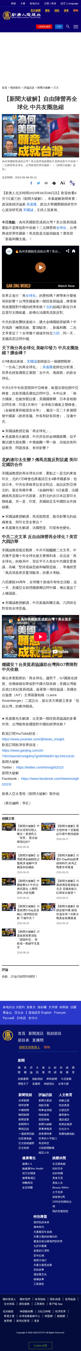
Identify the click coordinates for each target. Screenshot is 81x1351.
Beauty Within (60, 1187)
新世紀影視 (23, 1320)
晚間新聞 (23, 1114)
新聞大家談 (45, 1100)
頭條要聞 (23, 1078)
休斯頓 (63, 1007)
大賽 (22, 3)
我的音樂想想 (60, 1211)
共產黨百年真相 (43, 1231)
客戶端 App (56, 1303)
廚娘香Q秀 (58, 1196)
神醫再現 (27, 1182)
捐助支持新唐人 (29, 1047)
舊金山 (7, 1012)
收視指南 (40, 1299)
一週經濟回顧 (26, 1133)
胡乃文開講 (28, 1173)
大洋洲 (52, 1007)
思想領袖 (44, 1119)
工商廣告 (39, 1283)
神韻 (13, 3)
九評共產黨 (40, 1245)
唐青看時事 (45, 1133)
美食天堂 (57, 1177)
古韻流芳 (64, 1110)
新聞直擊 (23, 1119)
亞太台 (19, 1012)
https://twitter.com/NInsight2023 (39, 767)
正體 (46, 3)
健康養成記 (28, 1177)
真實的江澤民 (41, 1250)
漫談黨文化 (40, 1274)
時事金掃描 (45, 1110)
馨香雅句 (64, 1114)
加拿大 (31, 1007)
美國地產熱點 (67, 1133)
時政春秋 (44, 1114)
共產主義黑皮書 (43, 1264)
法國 (73, 1007)
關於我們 (25, 1299)
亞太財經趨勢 (26, 1143)
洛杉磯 (42, 1007)
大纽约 (20, 1007)
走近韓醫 (27, 1187)
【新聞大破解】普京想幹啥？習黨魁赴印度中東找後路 (67, 829)
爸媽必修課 (65, 1124)
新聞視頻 (25, 1095)
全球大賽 (63, 1083)
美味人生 (57, 1182)
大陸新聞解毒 (46, 1147)
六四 (56, 333)
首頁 (4, 87)
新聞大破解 (43, 87)
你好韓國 (57, 1173)
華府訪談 (23, 1128)
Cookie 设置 (40, 1345)
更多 (36, 1320)
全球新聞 (23, 1100)
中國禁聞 (23, 1110)
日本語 (21, 1018)
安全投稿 (9, 1303)
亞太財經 (23, 1147)
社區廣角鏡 (25, 1138)
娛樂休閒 (59, 1158)
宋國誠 (28, 210)
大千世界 (57, 1192)
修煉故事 (39, 1279)
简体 (53, 3)
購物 (47, 1047)
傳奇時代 (39, 1226)
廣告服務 (24, 1303)
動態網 (61, 1316)
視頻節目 (15, 87)
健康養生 (29, 1158)
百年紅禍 (39, 1255)
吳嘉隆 (32, 204)
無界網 (8, 1320)
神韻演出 (49, 1083)
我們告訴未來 (41, 1222)
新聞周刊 (23, 1124)
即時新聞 (52, 1078)
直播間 (38, 1040)
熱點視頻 (37, 1078)
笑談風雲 (64, 1105)
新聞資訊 (36, 1033)
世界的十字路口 (48, 1138)
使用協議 (70, 1299)
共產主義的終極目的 (45, 1236)
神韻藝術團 (26, 1311)
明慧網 (49, 1316)
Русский (8, 1018)
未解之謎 (64, 1100)
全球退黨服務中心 (29, 1316)
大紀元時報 (44, 1311)
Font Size (62, 182)
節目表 (23, 1040)
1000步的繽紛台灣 (62, 1204)
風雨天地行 (40, 1260)
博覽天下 (23, 1083)
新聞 (21, 1060)
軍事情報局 (45, 1128)
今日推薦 (66, 1078)
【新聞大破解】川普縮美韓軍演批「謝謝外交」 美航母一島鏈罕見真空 (28, 939)
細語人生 (44, 1152)
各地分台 (35, 3)
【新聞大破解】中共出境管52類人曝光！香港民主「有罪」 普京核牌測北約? (28, 833)
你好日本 (57, 1168)
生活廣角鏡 (59, 1163)
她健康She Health (32, 1168)
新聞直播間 (44, 26)
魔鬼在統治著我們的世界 (48, 1241)
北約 (49, 307)
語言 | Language (69, 3)
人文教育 (65, 1095)
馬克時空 (44, 1143)
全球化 (61, 228)
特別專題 (40, 1216)
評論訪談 (29, 87)
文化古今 (64, 1128)
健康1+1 (27, 1163)
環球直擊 (23, 1105)
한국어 (32, 1018)
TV (59, 26)
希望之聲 (9, 1316)
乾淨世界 (60, 1311)
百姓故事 (39, 1269)
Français (60, 1012)
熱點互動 (44, 1105)
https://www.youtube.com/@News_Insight (33, 739)
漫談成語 (64, 1119)
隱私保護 (55, 1299)
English (46, 1012)
